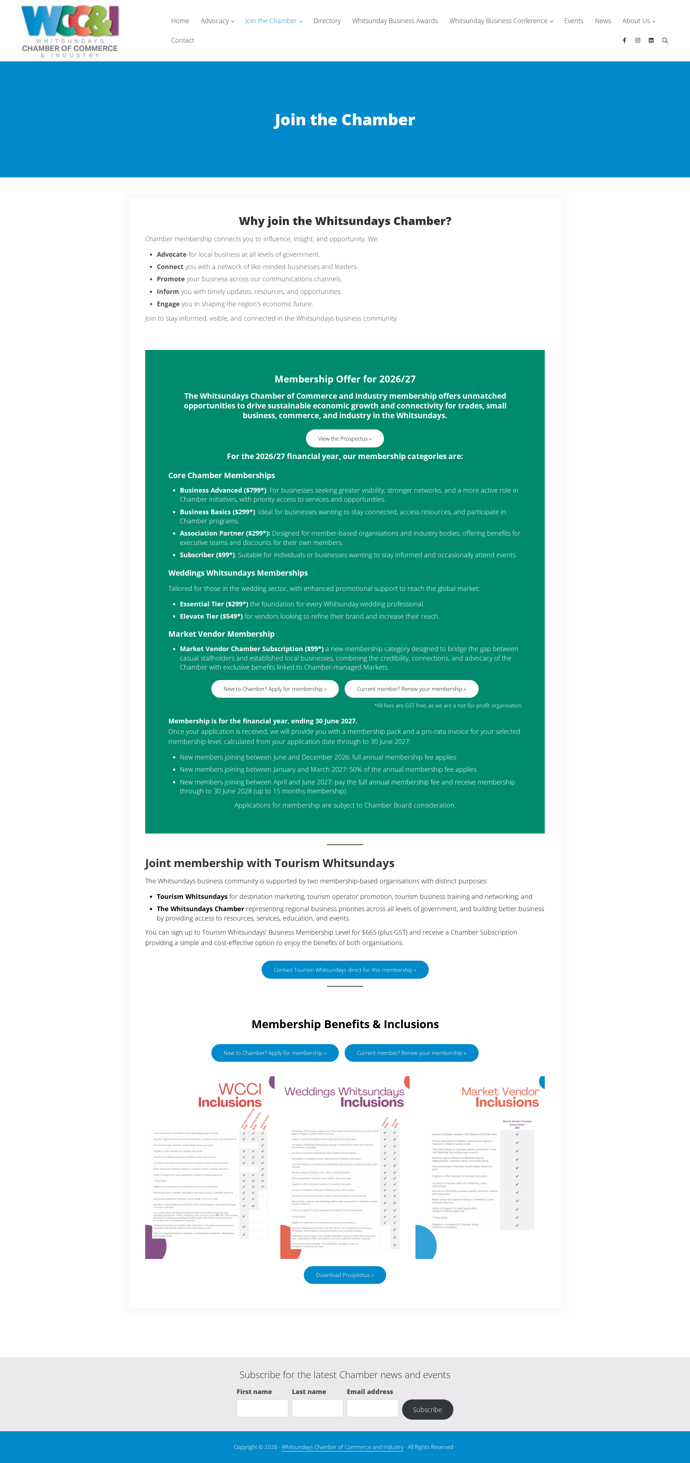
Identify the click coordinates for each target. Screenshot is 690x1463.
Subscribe (427, 1409)
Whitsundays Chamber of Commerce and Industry (343, 1446)
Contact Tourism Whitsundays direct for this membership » (345, 969)
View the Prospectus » (345, 438)
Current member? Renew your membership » (411, 688)
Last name (309, 1391)
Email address (370, 1391)
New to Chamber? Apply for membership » (275, 688)
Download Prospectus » (345, 1274)
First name (254, 1391)
